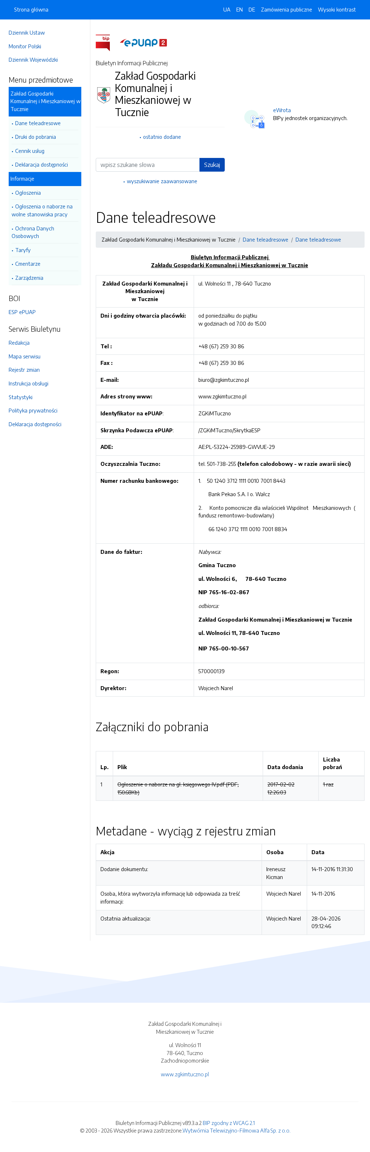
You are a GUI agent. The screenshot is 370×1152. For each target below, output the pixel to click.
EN (239, 9)
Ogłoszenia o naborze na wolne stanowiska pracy (42, 210)
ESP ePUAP (22, 312)
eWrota (282, 110)
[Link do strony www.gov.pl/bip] (107, 42)
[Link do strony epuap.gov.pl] (143, 42)
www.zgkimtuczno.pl (185, 1074)
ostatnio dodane (162, 136)
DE (252, 9)
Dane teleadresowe (38, 123)
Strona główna (31, 9)
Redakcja (19, 342)
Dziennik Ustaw (27, 32)
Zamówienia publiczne (286, 9)
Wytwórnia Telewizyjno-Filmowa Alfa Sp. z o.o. (236, 1130)
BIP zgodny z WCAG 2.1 (229, 1123)
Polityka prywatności (33, 410)
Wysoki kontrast (337, 9)
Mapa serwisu (24, 356)
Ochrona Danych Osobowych (33, 232)
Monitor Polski (25, 46)
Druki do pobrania (35, 136)
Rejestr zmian (24, 369)
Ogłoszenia (28, 192)
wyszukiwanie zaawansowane (162, 181)
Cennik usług (29, 150)
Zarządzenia (29, 277)
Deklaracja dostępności (41, 164)
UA (227, 9)
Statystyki (21, 397)
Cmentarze (27, 263)
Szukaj (212, 164)
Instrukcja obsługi (28, 383)
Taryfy (23, 250)
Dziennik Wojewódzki (33, 59)
